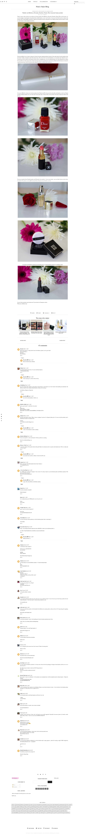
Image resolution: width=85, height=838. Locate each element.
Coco (21, 712)
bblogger (34, 11)
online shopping (48, 810)
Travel (31, 804)
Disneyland (64, 810)
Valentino (61, 812)
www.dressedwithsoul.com (25, 680)
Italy (37, 810)
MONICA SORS (23, 404)
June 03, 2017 (27, 685)
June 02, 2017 (27, 662)
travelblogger (23, 810)
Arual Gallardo (23, 571)
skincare (27, 804)
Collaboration (44, 1)
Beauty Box (22, 685)
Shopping (67, 808)
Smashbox (42, 810)
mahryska (22, 720)
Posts (14, 784)
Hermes (33, 810)
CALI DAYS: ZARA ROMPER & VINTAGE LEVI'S (34, 410)
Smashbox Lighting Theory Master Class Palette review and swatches (36, 333)
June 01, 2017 (26, 544)
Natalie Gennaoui (23, 492)
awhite (21, 693)
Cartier (54, 810)
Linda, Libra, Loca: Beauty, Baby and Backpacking (29, 621)
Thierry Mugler (15, 810)
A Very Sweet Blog (23, 470)
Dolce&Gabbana (15, 812)
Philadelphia (56, 808)
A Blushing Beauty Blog (24, 370)
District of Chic (23, 648)
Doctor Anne (22, 617)
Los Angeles (42, 808)
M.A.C (45, 812)
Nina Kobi (25, 360)
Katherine (22, 653)
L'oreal (37, 808)
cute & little (22, 502)
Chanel (24, 808)
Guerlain (22, 812)
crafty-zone (22, 607)
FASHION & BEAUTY (41, 715)
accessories (66, 812)
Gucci (29, 810)
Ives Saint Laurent (35, 812)
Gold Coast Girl (23, 581)
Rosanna (21, 348)
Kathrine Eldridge (23, 436)
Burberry (14, 808)
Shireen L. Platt (23, 445)
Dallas (59, 810)
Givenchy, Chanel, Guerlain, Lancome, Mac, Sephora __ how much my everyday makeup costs (24, 333)
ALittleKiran (22, 385)
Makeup (22, 804)
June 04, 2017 (24, 712)
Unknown (22, 415)
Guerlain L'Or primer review (23, 180)
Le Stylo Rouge (23, 698)
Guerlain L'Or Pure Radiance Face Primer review (60, 333)
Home (29, 1)
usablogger (62, 804)
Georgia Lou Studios (54, 833)
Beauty (37, 11)
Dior (37, 806)
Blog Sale (31, 390)
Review (52, 11)
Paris (29, 808)
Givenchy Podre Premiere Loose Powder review (40, 180)
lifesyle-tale (22, 729)
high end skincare (54, 804)
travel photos (27, 806)
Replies (22, 357)
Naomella (22, 597)
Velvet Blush (22, 517)
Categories (53, 1)
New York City (49, 808)
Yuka (21, 703)
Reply (21, 355)
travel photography (43, 806)
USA (48, 804)
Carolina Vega (22, 507)
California (19, 808)
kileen (21, 497)
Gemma (21, 462)
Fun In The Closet (23, 526)
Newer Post (23, 340)
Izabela (21, 635)
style (13, 806)
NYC (53, 812)
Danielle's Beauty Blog (24, 754)
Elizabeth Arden (19, 806)
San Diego (62, 808)
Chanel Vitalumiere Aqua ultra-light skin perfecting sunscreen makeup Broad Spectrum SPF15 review (49, 333)
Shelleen (21, 368)
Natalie (21, 488)
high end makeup (42, 11)
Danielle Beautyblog (24, 750)
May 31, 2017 (26, 348)
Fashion (51, 806)
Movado (49, 812)
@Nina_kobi (56, 778)
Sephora (33, 806)
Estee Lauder (69, 804)
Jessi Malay (22, 663)
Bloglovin (27, 390)
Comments (15, 786)
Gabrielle (22, 738)
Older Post (62, 340)
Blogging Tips (67, 806)
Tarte (56, 812)
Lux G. (21, 590)
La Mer (41, 812)
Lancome (44, 804)
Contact (35, 1)
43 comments (45, 14)
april (21, 626)
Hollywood (27, 812)
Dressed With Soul (23, 675)
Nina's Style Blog (42, 6)
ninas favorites (47, 11)
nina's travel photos (58, 806)
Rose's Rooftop (22, 353)
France (32, 808)
